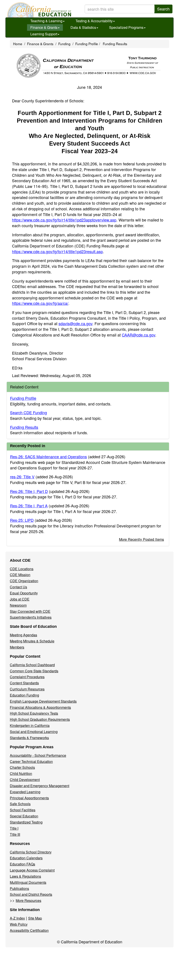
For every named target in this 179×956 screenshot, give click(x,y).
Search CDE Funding (28, 412)
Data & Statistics (83, 27)
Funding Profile (86, 43)
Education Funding (24, 695)
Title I (14, 828)
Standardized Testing (26, 822)
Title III (15, 834)
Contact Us (18, 586)
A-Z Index (17, 918)
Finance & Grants (43, 27)
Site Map (35, 918)
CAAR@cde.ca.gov (138, 335)
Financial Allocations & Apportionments (40, 707)
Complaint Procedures (27, 676)
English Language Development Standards (43, 701)
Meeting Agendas (23, 634)
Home (17, 43)
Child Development (25, 779)
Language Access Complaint (32, 870)
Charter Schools (22, 767)
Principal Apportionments (29, 797)
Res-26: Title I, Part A (29, 505)
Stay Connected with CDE (30, 611)
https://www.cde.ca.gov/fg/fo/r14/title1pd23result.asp (57, 251)
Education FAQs (22, 864)
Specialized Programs (126, 27)
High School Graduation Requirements (40, 719)
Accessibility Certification (29, 930)
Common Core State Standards (34, 670)
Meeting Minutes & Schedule (32, 641)
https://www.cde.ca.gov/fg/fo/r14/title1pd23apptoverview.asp (64, 220)
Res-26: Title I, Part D (29, 491)
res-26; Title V (22, 476)
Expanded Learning (25, 791)
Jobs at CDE (19, 599)
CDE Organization (24, 580)
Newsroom (18, 605)
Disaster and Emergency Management (39, 785)
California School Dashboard (32, 664)
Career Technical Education (31, 761)
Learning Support (43, 33)
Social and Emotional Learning (34, 731)
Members (17, 647)
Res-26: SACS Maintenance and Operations (48, 456)
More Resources (28, 900)
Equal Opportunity (24, 593)
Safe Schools (20, 803)
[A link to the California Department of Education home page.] (38, 9)
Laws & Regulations (25, 876)
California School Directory (31, 852)
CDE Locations (21, 568)
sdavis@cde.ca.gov (75, 323)
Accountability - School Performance (38, 755)
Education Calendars (26, 857)
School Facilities (22, 809)
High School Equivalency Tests (34, 713)
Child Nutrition (21, 773)
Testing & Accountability (94, 20)
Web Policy (19, 924)
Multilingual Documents (28, 882)
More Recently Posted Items (141, 539)
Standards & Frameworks (29, 737)
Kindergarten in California (30, 725)
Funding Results (115, 43)
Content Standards (24, 682)
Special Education (24, 816)
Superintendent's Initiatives (31, 617)
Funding (64, 43)
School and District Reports (31, 894)
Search (163, 9)
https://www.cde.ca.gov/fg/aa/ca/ (40, 303)
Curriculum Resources (27, 689)
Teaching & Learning (46, 20)
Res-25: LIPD (22, 520)
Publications (19, 888)
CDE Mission (20, 574)
